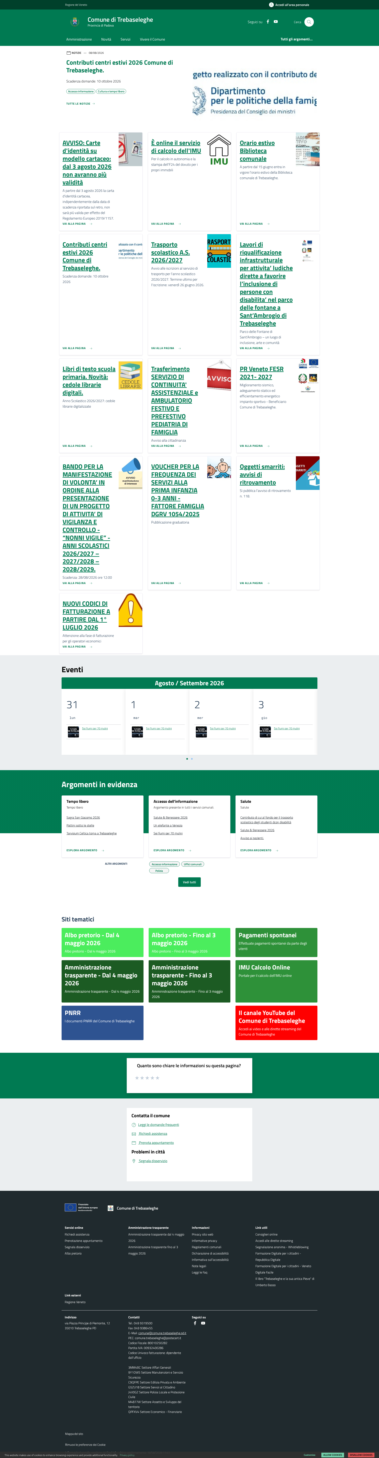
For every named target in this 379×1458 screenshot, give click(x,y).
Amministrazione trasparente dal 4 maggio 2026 (156, 1237)
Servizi (125, 39)
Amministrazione (79, 39)
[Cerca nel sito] (309, 22)
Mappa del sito (74, 1433)
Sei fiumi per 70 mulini (95, 728)
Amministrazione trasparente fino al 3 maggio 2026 (153, 1250)
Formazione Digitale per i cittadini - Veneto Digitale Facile (283, 1269)
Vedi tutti (189, 882)
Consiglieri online (266, 1234)
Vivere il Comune (152, 39)
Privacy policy (127, 1455)
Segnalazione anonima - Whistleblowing (282, 1247)
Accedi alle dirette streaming (274, 1240)
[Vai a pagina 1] (187, 759)
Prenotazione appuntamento (83, 1240)
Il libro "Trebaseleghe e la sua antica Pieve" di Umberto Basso (284, 1281)
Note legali (199, 1266)
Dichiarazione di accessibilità (210, 1253)
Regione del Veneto (76, 5)
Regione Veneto (75, 1302)
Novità (106, 39)
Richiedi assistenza (77, 1234)
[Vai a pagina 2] (192, 759)
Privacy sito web (202, 1234)
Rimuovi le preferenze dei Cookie (85, 1444)
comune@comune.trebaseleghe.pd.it (162, 1333)
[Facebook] (266, 22)
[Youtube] (274, 22)
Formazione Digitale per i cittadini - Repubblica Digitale (278, 1256)
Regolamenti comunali (206, 1247)
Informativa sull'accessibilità (210, 1259)
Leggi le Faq (199, 1272)
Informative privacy (204, 1240)
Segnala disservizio (77, 1247)
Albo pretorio (73, 1253)
